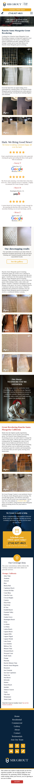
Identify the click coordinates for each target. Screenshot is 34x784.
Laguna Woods (8, 639)
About (17, 729)
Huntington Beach (9, 619)
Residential (17, 719)
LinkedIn (17, 751)
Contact (17, 733)
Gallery (17, 726)
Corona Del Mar (9, 590)
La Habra (6, 624)
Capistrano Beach (9, 588)
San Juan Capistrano (10, 673)
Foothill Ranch (8, 610)
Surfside (6, 687)
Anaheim (6, 578)
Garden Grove (8, 617)
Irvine (5, 622)
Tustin (5, 692)
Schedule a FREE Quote (17, 10)
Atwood (6, 581)
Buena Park (7, 585)
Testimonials (17, 736)
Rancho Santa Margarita (11, 665)
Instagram (11, 746)
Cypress (6, 600)
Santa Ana (7, 675)
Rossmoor (7, 668)
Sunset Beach (8, 685)
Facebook (17, 746)
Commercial (17, 723)
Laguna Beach (8, 631)
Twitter (23, 746)
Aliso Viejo (7, 576)
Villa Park (7, 694)
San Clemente (8, 670)
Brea (5, 583)
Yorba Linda (7, 699)
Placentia (6, 660)
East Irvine (7, 605)
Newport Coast (8, 653)
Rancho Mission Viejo (10, 663)
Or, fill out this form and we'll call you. (17, 545)
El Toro (6, 607)
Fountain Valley (8, 612)
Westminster (7, 697)
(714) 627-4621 (15, 13)
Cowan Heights (8, 598)
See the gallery (17, 262)
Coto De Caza (8, 595)
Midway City (8, 646)
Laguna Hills (8, 634)
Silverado (6, 680)
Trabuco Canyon (9, 689)
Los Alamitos (8, 643)
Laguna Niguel (8, 636)
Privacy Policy (21, 772)
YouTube (11, 751)
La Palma (6, 627)
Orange (6, 658)
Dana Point (7, 602)
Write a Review (2, 13)
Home (17, 716)
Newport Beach (8, 651)
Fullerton (6, 614)
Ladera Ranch (8, 629)
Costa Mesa (7, 593)
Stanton (6, 682)
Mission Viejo (8, 648)
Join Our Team (17, 740)
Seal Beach (7, 677)
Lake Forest (7, 641)
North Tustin (7, 656)
